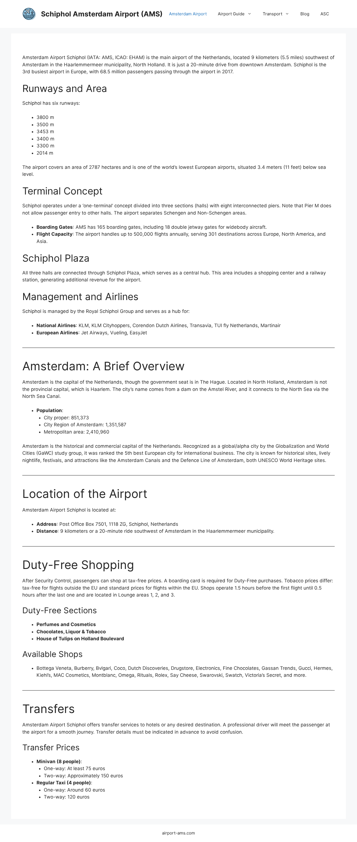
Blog (304, 13)
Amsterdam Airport (188, 13)
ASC (324, 13)
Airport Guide (231, 13)
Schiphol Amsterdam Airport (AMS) (102, 14)
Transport (272, 13)
